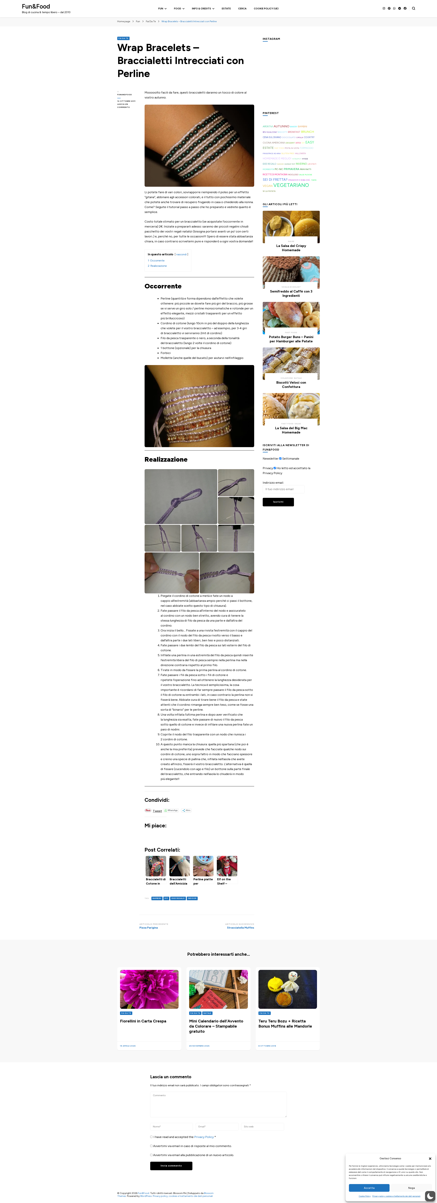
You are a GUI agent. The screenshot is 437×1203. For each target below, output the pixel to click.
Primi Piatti (305, 169)
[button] (430, 1158)
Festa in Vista (292, 148)
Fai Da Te (123, 38)
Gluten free (287, 153)
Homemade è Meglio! (277, 158)
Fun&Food (36, 6)
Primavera (291, 169)
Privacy (268, 468)
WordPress (146, 1196)
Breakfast (294, 132)
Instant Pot (289, 164)
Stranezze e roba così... (299, 180)
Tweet (157, 810)
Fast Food (279, 148)
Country (309, 137)
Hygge (305, 159)
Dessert (290, 143)
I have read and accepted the (185, 1137)
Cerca (242, 8)
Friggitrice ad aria (272, 153)
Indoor (192, 898)
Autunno (281, 126)
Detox (298, 143)
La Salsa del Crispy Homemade (291, 248)
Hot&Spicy (296, 159)
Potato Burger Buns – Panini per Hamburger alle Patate (291, 339)
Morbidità (268, 169)
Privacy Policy (204, 1137)
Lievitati (312, 164)
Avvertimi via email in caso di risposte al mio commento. (192, 1146)
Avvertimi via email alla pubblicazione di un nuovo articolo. (193, 1155)
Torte (313, 180)
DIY (166, 898)
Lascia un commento (128, 106)
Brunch (307, 131)
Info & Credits (201, 8)
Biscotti (282, 132)
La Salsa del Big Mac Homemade (291, 430)
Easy (309, 142)
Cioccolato (289, 137)
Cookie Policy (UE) (266, 8)
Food (177, 8)
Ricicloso (293, 174)
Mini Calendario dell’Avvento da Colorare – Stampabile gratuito (216, 1026)
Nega (411, 1188)
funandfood (124, 95)
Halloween (300, 153)
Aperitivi (268, 126)
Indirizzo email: (273, 483)
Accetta (369, 1188)
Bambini (157, 898)
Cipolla (299, 137)
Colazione (287, 378)
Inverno (301, 163)
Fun (160, 8)
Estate (226, 8)
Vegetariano (291, 185)
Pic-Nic (279, 169)
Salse (291, 241)
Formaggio (306, 148)
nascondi (181, 254)
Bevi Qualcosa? (270, 132)
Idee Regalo (178, 898)
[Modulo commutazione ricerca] (413, 8)
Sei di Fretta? (275, 179)
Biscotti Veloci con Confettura (291, 384)
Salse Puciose (305, 175)
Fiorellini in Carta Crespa (143, 1021)
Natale (298, 378)
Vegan (268, 186)
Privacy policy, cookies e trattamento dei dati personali (396, 1196)
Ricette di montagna (275, 174)
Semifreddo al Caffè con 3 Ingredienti (291, 293)
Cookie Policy (365, 1196)
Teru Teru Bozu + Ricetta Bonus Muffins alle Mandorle (285, 1024)
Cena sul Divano (272, 137)
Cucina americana (274, 142)
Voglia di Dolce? (291, 287)
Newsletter (271, 458)
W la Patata (269, 191)
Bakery (293, 126)
